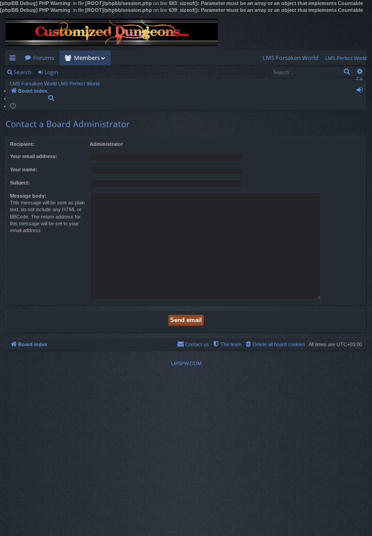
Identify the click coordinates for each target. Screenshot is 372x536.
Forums (43, 58)
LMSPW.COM (186, 363)
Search (22, 72)
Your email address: (33, 156)
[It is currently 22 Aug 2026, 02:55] (13, 105)
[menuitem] (290, 57)
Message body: (28, 196)
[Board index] (111, 32)
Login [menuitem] (361, 91)
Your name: (23, 169)
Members (87, 58)
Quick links (14, 59)
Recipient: (22, 144)
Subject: (20, 182)
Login (51, 72)
